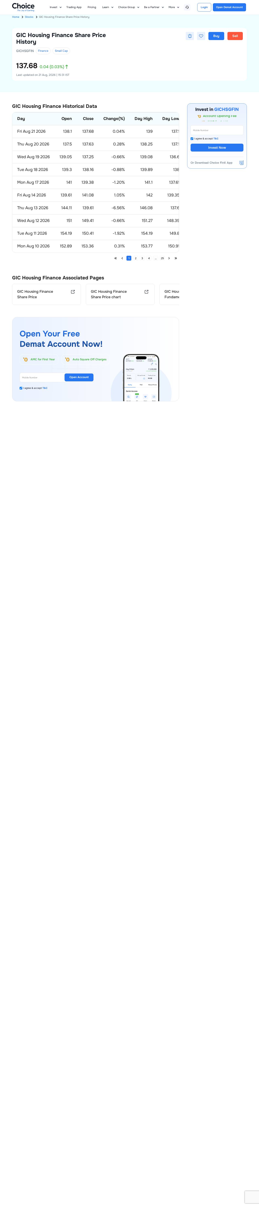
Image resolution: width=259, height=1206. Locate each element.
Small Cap (61, 51)
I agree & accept (35, 388)
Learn (105, 7)
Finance (43, 51)
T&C (45, 388)
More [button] (172, 7)
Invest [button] (53, 7)
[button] (190, 36)
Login (204, 7)
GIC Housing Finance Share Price (35, 294)
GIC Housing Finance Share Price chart (109, 294)
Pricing (92, 7)
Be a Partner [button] (151, 7)
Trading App (74, 7)
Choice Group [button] (126, 7)
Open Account (79, 377)
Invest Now (217, 147)
